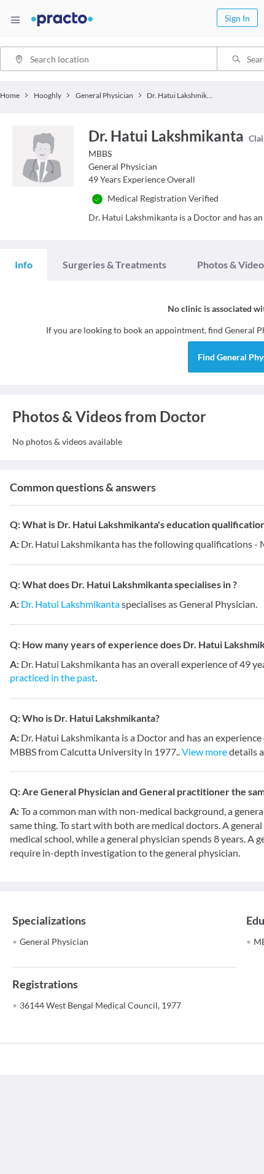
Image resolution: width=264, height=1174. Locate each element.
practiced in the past (52, 677)
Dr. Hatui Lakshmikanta (70, 604)
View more (204, 751)
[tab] (23, 265)
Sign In (237, 18)
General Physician (54, 941)
